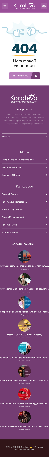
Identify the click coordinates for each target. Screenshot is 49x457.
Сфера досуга (25, 269)
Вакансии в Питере (11, 175)
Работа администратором (14, 202)
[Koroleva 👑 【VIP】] (24, 6)
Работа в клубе (9, 224)
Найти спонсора (10, 232)
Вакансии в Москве (11, 167)
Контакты (6, 136)
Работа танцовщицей (12, 209)
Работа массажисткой (13, 217)
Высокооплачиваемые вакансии (18, 159)
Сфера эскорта (25, 292)
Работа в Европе (10, 194)
